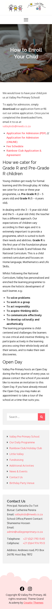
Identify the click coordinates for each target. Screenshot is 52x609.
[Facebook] (22, 588)
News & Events (18, 471)
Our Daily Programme (22, 442)
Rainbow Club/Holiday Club (25, 448)
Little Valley (16, 454)
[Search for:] (26, 416)
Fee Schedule (14, 146)
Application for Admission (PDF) (26, 133)
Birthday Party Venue (21, 483)
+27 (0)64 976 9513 (34, 543)
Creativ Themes (33, 602)
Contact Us (16, 477)
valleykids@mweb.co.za (17, 126)
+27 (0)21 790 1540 (34, 538)
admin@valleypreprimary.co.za (25, 531)
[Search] (41, 417)
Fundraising (16, 459)
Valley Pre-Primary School (24, 436)
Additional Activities (21, 465)
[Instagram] (29, 588)
